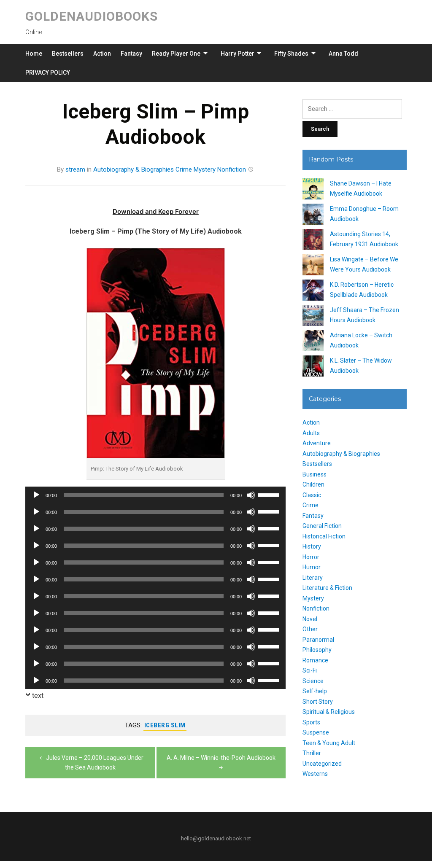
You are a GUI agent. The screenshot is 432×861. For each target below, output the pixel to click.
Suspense (315, 732)
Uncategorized (322, 763)
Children (313, 484)
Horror (310, 557)
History (311, 546)
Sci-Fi (309, 670)
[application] (155, 495)
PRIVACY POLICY (47, 72)
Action (102, 53)
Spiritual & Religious (328, 711)
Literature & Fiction (327, 587)
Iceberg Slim (165, 725)
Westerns (315, 773)
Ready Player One (176, 53)
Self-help (314, 691)
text (37, 695)
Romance (315, 660)
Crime (184, 169)
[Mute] (251, 495)
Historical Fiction (324, 536)
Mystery (205, 169)
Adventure (316, 443)
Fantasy (131, 53)
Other (310, 629)
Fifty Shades (291, 53)
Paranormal (318, 639)
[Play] (36, 495)
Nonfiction (231, 169)
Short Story (317, 701)
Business (314, 474)
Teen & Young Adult (328, 743)
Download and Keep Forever (156, 211)
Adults (311, 433)
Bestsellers (68, 53)
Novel (309, 619)
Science (313, 681)
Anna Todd (343, 53)
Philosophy (317, 649)
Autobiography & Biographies (133, 169)
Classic (311, 495)
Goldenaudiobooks (91, 16)
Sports (311, 722)
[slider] (269, 494)
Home (33, 53)
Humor (311, 567)
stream (75, 169)
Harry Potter (237, 53)
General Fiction (322, 525)
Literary (312, 577)
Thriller (311, 753)
